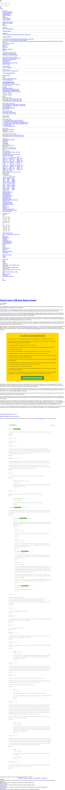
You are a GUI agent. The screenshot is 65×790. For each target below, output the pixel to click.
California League (7, 123)
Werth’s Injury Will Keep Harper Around (18, 300)
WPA (12, 271)
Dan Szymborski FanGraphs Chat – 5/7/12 (8, 414)
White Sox (12, 162)
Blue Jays (5, 157)
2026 (7, 98)
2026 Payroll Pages (6, 194)
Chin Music (20, 41)
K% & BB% (14, 264)
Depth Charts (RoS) (7, 60)
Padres (18, 168)
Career (20, 98)
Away (14, 147)
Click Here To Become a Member (32, 378)
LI (14, 271)
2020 (16, 84)
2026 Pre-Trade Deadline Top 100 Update (11, 234)
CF (16, 172)
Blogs (4, 260)
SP (6, 173)
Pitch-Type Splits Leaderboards (9, 107)
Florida (10, 124)
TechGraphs (25, 39)
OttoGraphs (60, 41)
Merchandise (5, 252)
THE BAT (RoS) (6, 62)
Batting (4, 116)
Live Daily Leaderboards (8, 79)
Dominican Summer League (9, 126)
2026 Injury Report (6, 193)
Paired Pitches (5, 239)
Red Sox (4, 161)
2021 (14, 84)
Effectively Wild (10, 28)
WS (9, 135)
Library (4, 246)
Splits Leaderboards (6, 106)
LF (14, 172)
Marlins (4, 166)
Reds (11, 169)
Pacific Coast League (18, 120)
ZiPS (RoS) (5, 58)
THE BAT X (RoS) (14, 62)
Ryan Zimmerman (24, 313)
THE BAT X (10, 49)
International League (9, 120)
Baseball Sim (5, 236)
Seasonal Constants (6, 274)
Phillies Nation (39, 418)
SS (11, 172)
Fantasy (19, 40)
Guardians (12, 157)
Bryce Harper (7, 314)
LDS (16, 135)
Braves (4, 165)
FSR (11, 269)
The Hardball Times (13, 39)
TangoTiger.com (3, 786)
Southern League (14, 121)
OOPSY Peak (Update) (13, 54)
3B (12, 172)
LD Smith (20, 520)
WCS (19, 135)
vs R (9, 147)
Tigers (11, 160)
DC (8, 157)
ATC (4, 48)
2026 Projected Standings (8, 88)
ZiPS (4, 44)
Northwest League (25, 122)
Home (11, 147)
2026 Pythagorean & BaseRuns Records (11, 90)
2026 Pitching (11, 129)
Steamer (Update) (12, 59)
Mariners (18, 161)
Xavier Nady (31, 311)
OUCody (20, 653)
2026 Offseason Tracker (7, 203)
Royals (11, 159)
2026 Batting (5, 129)
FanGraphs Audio (14, 41)
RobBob (20, 724)
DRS (9, 269)
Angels (18, 157)
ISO (10, 264)
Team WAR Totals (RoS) (8, 155)
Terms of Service (37, 778)
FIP (3, 267)
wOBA (4, 264)
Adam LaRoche (39, 313)
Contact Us (26, 778)
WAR (4, 271)
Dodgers (18, 166)
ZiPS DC (7, 44)
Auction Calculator (6, 19)
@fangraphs (20, 778)
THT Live (11, 40)
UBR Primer (7, 271)
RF (17, 172)
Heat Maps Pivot (6, 237)
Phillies (4, 169)
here (51, 418)
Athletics (18, 160)
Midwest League (7, 122)
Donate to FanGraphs (7, 15)
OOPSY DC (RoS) (6, 63)
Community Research (7, 36)
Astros (18, 159)
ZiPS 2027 (5, 67)
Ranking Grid (8, 104)
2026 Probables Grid (7, 197)
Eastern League (8, 121)
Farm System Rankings (7, 211)
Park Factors (5, 249)
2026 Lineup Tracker (7, 198)
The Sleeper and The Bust (12, 34)
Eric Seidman (4, 303)
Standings (4, 257)
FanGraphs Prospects (7, 31)
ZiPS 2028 (9, 67)
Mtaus (20, 500)
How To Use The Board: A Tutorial (10, 210)
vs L (7, 147)
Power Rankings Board (7, 242)
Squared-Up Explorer (7, 243)
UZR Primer (5, 269)
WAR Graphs (5, 140)
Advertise (31, 778)
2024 (6, 84)
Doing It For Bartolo (53, 41)
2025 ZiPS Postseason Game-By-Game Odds (12, 91)
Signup (4, 23)
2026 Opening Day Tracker (8, 204)
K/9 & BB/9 (12, 267)
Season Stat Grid (6, 108)
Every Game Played (7, 70)
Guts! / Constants (6, 247)
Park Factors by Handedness (8, 276)
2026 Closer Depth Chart (8, 191)
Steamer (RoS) (5, 59)
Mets (4, 167)
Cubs (11, 167)
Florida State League (23, 123)
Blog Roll (4, 25)
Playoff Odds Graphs (15, 89)
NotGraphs (20, 39)
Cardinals (11, 166)
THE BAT (5, 49)
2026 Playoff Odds (6, 89)
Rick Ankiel (29, 328)
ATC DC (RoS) (6, 61)
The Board (5, 207)
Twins (11, 161)
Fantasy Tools (5, 259)
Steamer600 (5, 53)
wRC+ (7, 264)
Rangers (18, 162)
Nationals (5, 168)
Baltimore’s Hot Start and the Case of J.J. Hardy (9, 416)
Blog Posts (10, 23)
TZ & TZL (15, 269)
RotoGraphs (5, 33)
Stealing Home (46, 41)
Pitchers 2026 (11, 145)
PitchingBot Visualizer (7, 241)
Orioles (4, 159)
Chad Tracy (62, 328)
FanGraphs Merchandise (7, 12)
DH (19, 172)
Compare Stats (22, 104)
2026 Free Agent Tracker (8, 202)
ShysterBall (24, 40)
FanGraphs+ (31, 39)
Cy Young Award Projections (8, 73)
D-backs (18, 165)
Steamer (4, 45)
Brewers (11, 165)
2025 (4, 84)
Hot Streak (5, 238)
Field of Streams (21, 34)
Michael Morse (32, 313)
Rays (4, 160)
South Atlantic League (16, 122)
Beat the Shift (27, 34)
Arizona (6, 124)
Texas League (21, 121)
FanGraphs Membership (7, 11)
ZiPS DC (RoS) (17, 58)
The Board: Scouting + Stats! (8, 208)
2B (9, 172)
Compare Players (15, 104)
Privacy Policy (44, 778)
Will (19, 691)
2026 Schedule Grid (7, 196)
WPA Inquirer (5, 143)
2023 (9, 84)
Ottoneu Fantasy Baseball (8, 22)
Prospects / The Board (7, 254)
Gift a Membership (6, 14)
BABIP (8, 267)
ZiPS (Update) (11, 58)
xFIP (5, 267)
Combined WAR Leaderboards (9, 139)
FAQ (7, 23)
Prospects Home (6, 206)
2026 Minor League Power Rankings (10, 199)
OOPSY (4, 50)
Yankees (4, 162)
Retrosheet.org (3, 788)
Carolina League (15, 123)
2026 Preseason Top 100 (7, 232)
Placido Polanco (15, 309)
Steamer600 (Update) (12, 53)
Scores (4, 255)
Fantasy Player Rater (7, 18)
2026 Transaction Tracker (8, 195)
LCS (12, 135)
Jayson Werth (2, 307)
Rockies (18, 169)
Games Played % (14, 70)
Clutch (16, 271)
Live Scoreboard (6, 78)
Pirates (11, 168)
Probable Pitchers (13, 78)
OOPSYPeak (5, 54)
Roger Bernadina (37, 328)
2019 (19, 84)
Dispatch (15, 40)
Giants (18, 167)
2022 (11, 84)
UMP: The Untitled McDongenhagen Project (33, 41)
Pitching (7, 116)
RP (8, 173)
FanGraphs (5, 27)
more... (18, 264)
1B (7, 172)
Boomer (20, 751)
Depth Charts (5, 46)
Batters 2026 (5, 145)
